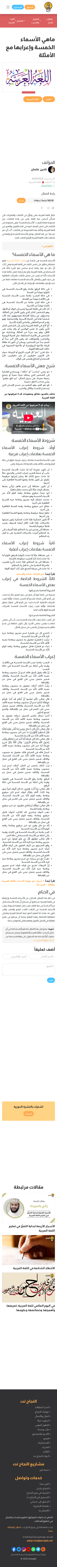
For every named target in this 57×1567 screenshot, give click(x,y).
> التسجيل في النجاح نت (38, 1497)
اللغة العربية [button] (33, 99)
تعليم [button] (48, 99)
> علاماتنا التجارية (41, 1506)
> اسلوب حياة (43, 1420)
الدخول (29, 7)
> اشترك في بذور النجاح (39, 1492)
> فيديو (47, 1438)
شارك (21, 200)
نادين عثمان (39, 169)
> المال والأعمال (42, 1416)
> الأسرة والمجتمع (41, 1433)
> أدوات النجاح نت (42, 1456)
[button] (28, 246)
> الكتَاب (47, 1451)
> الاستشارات (44, 1442)
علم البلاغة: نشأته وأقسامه (30, 574)
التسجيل (18, 7)
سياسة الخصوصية (32, 1554)
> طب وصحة (44, 1429)
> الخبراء (46, 1447)
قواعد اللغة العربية (16, 260)
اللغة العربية (35, 182)
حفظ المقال (46, 185)
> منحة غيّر (45, 1469)
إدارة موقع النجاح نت (43, 940)
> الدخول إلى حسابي (40, 1501)
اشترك (28, 1113)
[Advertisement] (28, 131)
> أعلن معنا (45, 1483)
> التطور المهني (42, 1425)
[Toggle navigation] (8, 7)
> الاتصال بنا (44, 1510)
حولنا (44, 1554)
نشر (51, 980)
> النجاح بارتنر (43, 1488)
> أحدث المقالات (42, 1407)
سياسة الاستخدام (17, 1554)
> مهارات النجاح (42, 1411)
